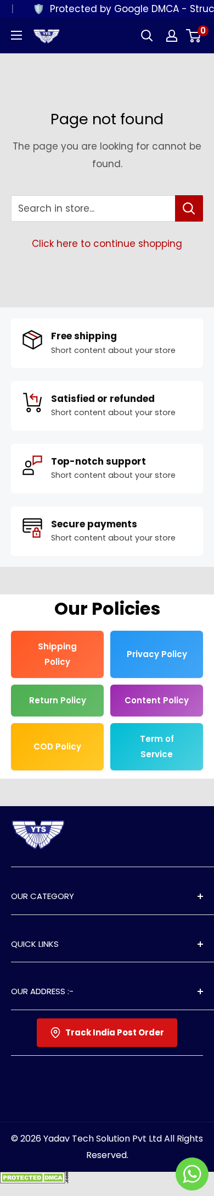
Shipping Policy (57, 654)
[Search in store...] (189, 208)
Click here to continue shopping (107, 243)
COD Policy (57, 746)
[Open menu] (16, 35)
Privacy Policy (157, 654)
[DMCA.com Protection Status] (34, 1180)
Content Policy (157, 700)
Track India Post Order (114, 1032)
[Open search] (147, 36)
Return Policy (57, 700)
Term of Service (157, 746)
